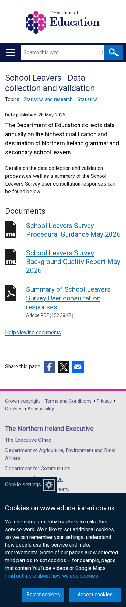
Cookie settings (23, 484)
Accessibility (40, 408)
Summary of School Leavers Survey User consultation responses (68, 302)
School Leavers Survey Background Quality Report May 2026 (73, 261)
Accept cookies (95, 595)
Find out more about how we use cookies (51, 576)
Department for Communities (37, 468)
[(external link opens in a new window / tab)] (49, 367)
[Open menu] (10, 52)
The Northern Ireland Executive (49, 428)
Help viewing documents (33, 332)
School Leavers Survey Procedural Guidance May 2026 (73, 230)
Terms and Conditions (68, 401)
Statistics (88, 99)
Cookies (14, 408)
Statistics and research (48, 99)
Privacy (104, 401)
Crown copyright (22, 401)
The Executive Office (28, 440)
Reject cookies (43, 595)
